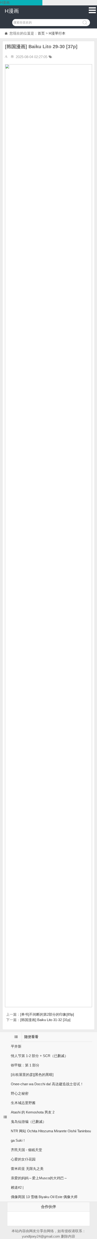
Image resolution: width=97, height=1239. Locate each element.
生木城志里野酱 (23, 1103)
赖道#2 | (17, 1187)
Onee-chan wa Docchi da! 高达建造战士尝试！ (47, 1084)
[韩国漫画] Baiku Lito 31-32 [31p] (45, 1020)
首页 (41, 33)
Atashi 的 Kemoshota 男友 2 (32, 1112)
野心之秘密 (19, 1093)
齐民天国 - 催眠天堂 (26, 1150)
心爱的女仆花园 (23, 1159)
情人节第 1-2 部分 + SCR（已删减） (39, 1056)
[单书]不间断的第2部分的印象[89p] (47, 1014)
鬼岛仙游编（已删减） (28, 1122)
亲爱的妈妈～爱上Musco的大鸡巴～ (39, 1178)
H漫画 (12, 11)
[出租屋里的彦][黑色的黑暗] (32, 1075)
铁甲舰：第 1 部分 (25, 1065)
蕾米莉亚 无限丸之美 (27, 1169)
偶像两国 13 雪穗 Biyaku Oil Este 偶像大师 (44, 1197)
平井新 (16, 1046)
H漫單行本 (57, 33)
